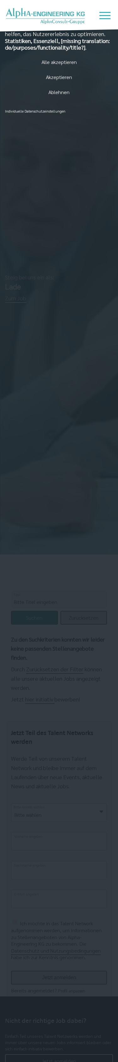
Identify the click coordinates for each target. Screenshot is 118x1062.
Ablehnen (59, 92)
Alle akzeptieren (59, 62)
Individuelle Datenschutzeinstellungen (35, 111)
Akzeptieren (59, 77)
